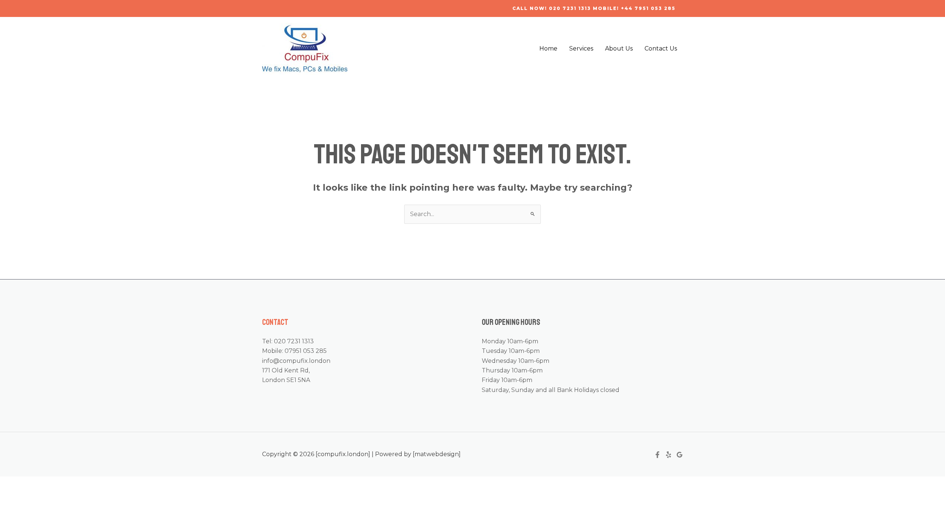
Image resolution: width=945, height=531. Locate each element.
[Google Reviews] (679, 454)
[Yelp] (668, 454)
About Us (619, 48)
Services (581, 48)
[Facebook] (657, 454)
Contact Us (661, 48)
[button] (594, 8)
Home (548, 48)
